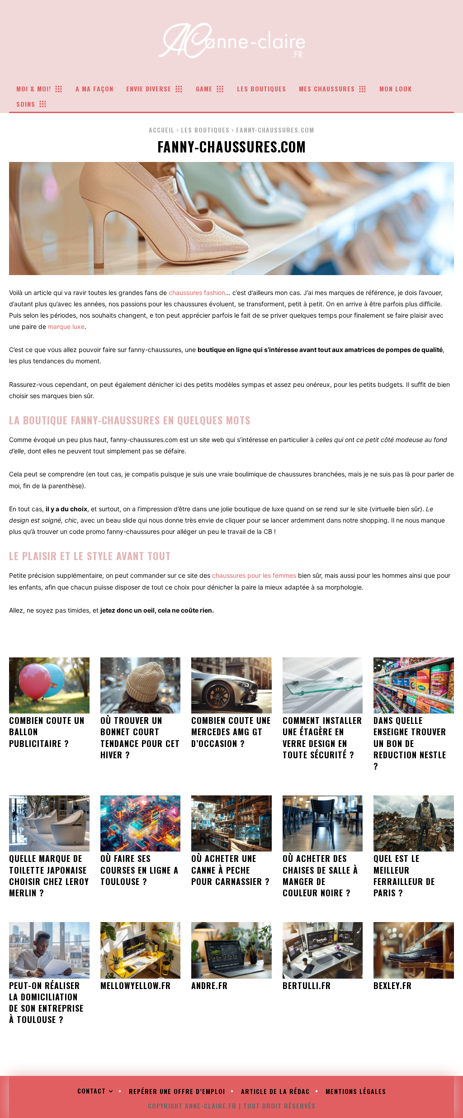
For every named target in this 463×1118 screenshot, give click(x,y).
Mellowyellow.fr (135, 985)
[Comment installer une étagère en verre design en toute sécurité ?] (323, 685)
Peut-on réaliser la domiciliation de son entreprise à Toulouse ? (46, 1003)
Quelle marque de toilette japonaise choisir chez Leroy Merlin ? (49, 875)
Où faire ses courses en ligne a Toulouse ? (139, 869)
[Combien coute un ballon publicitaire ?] (49, 685)
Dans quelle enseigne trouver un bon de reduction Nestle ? (409, 743)
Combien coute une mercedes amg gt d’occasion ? (231, 731)
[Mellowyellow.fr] (140, 950)
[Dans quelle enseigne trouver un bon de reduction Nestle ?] (413, 685)
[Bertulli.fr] (323, 950)
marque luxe (66, 326)
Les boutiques (205, 129)
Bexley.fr (392, 985)
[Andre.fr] (231, 950)
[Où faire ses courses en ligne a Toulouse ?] (140, 823)
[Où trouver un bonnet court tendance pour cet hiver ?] (140, 685)
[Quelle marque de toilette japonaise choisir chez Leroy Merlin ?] (49, 823)
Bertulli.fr (307, 985)
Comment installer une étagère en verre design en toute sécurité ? (322, 737)
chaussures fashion (197, 292)
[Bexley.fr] (413, 950)
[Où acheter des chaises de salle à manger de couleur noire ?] (323, 823)
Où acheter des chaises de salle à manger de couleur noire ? (320, 875)
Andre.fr (209, 985)
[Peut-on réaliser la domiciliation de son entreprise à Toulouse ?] (49, 950)
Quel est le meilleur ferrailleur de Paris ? (404, 875)
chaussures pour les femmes (254, 575)
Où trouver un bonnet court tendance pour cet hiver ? (140, 737)
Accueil (162, 129)
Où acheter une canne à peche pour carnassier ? (230, 869)
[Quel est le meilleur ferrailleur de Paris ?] (413, 823)
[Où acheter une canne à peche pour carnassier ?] (231, 823)
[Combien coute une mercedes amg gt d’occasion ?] (231, 685)
